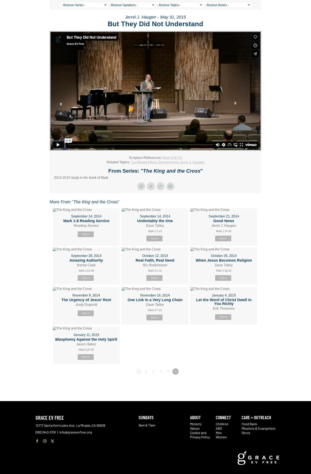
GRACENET (283, 19)
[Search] (294, 20)
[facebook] (37, 441)
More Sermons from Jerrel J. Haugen (177, 162)
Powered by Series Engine (245, 383)
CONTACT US (266, 19)
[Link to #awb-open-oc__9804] (305, 19)
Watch (86, 234)
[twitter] (52, 441)
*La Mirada (139, 162)
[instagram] (45, 441)
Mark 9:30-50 (172, 158)
